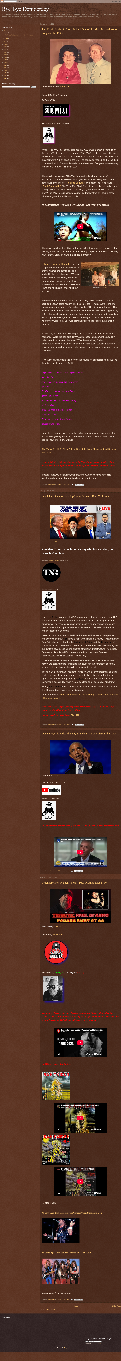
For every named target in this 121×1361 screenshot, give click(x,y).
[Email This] (76, 485)
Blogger (66, 1348)
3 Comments (66, 484)
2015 (5, 65)
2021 (5, 49)
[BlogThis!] (78, 485)
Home (76, 1306)
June (6, 38)
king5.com (65, 86)
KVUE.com (104, 287)
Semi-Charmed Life (52, 186)
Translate (97, 1343)
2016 (5, 62)
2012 (5, 73)
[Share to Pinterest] (83, 485)
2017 (5, 60)
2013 (5, 70)
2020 (5, 52)
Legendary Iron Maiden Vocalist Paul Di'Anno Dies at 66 (74, 882)
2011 (5, 75)
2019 (5, 54)
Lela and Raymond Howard (55, 264)
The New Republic (53, 560)
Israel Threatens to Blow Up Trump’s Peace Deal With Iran (75, 496)
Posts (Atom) (51, 1309)
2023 (5, 44)
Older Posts (116, 1306)
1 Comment (66, 871)
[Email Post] (72, 484)
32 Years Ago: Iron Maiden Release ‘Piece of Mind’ (67, 1252)
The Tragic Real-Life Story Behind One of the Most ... (19, 35)
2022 (5, 47)
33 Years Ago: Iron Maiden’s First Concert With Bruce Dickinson (72, 1212)
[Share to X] (79, 485)
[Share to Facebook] (81, 485)
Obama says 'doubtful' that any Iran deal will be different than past (79, 733)
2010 (5, 78)
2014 (5, 67)
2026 (5, 30)
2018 (5, 57)
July (6, 33)
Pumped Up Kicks (76, 182)
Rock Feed (58, 934)
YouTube (55, 542)
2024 (5, 41)
